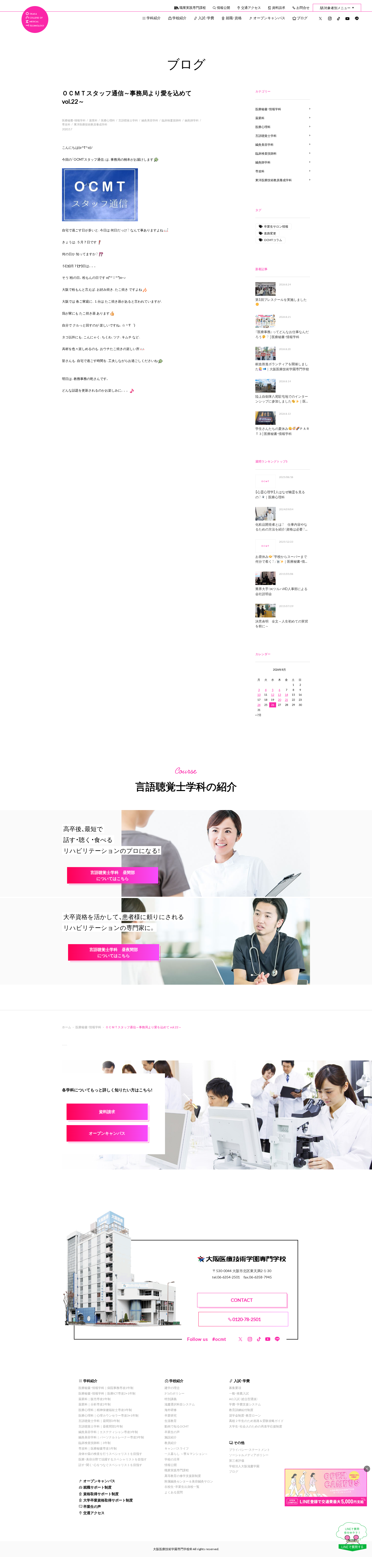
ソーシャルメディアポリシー (248, 1455)
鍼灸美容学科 (149, 120)
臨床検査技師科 (171, 120)
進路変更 (270, 233)
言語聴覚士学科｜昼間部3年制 (99, 1420)
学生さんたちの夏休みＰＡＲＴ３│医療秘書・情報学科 (282, 431)
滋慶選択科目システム (179, 1404)
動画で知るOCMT (176, 1426)
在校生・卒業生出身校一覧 (181, 1486)
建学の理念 (172, 1387)
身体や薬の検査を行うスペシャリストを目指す (110, 1453)
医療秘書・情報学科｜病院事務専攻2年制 (105, 1387)
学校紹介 (179, 17)
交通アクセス (251, 7)
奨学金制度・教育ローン (245, 1415)
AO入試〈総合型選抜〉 (243, 1399)
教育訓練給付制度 (241, 1409)
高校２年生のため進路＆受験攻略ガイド (256, 1420)
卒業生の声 (92, 1506)
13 (279, 694)
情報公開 (223, 7)
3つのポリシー (174, 1393)
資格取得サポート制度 (101, 1493)
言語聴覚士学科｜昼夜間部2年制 (100, 1426)
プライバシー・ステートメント (249, 1449)
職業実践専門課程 (192, 7)
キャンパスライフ (176, 1448)
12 (272, 694)
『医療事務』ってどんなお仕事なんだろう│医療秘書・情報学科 (282, 334)
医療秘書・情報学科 (74, 120)
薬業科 (93, 120)
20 (279, 700)
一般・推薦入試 (239, 1393)
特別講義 (170, 1399)
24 (258, 705)
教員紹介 (170, 1442)
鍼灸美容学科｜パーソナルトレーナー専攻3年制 (111, 1437)
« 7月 (258, 715)
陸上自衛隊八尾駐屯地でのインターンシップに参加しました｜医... (281, 399)
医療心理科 (108, 120)
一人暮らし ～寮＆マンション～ (186, 1453)
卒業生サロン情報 (276, 226)
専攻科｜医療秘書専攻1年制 (97, 1448)
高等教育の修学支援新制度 (182, 1475)
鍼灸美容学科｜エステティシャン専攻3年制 (108, 1432)
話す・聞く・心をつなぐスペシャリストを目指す (110, 1464)
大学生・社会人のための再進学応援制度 (255, 1426)
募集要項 (235, 1387)
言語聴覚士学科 (128, 120)
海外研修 (170, 1409)
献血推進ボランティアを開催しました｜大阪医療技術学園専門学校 (282, 366)
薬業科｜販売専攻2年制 (94, 1399)
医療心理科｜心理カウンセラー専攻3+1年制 (108, 1415)
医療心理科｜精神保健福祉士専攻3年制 (105, 1409)
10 (258, 694)
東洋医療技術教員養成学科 (90, 124)
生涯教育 (170, 1420)
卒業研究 (170, 1415)
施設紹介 (170, 1437)
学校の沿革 (172, 1459)
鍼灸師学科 (192, 120)
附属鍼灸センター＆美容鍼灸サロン (188, 1481)
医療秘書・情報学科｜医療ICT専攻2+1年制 (106, 1393)
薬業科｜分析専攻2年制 (94, 1404)
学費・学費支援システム (245, 1404)
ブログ (302, 17)
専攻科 (66, 124)
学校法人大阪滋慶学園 (244, 1466)
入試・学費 (206, 17)
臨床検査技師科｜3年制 (94, 1442)
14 (286, 694)
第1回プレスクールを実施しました (281, 299)
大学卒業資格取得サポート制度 (108, 1500)
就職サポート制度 (97, 1487)
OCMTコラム (273, 239)
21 (286, 700)
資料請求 (278, 7)
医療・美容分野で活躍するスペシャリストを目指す (112, 1459)
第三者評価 (236, 1460)
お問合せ (302, 7)
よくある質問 (173, 1492)
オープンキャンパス (269, 17)
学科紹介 (154, 17)
